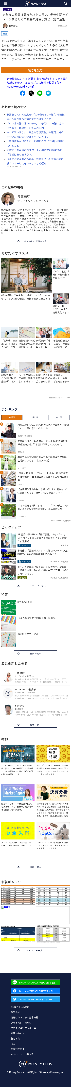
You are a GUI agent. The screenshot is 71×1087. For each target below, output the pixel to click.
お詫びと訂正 (18, 1049)
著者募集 (15, 1038)
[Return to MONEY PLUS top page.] (35, 3)
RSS (13, 1043)
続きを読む (35, 70)
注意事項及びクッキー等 (23, 1028)
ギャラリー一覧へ (35, 950)
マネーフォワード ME (22, 1054)
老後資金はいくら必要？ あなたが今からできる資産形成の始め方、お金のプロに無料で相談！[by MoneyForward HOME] (37, 82)
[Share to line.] (39, 93)
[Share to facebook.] (22, 93)
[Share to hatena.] (48, 93)
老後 (5, 33)
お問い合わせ (18, 1033)
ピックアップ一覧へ (35, 586)
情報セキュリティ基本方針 (24, 1017)
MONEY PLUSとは (20, 1006)
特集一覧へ (35, 653)
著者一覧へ (35, 724)
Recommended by (55, 397)
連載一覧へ (35, 867)
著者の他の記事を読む (35, 241)
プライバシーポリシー (22, 1022)
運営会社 (15, 1012)
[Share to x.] (31, 93)
